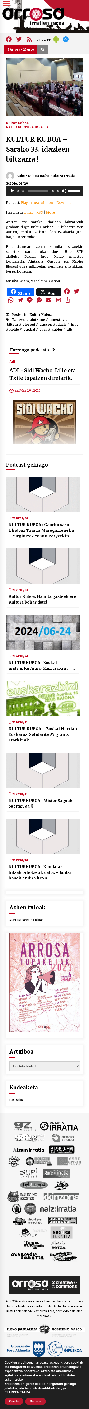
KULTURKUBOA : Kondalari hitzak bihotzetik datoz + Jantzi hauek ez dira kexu (40, 872)
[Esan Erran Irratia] (69, 1161)
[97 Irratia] (25, 1125)
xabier (57, 329)
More (50, 212)
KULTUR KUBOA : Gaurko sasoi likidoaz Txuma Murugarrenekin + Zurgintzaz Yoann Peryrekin (42, 530)
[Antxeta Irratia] (59, 1125)
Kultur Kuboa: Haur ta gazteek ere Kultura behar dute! (42, 599)
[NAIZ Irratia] (58, 1208)
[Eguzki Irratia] (38, 1161)
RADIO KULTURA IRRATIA (27, 127)
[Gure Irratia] (56, 1173)
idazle (61, 324)
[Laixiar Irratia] (30, 1208)
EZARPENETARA (17, 1392)
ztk (69, 329)
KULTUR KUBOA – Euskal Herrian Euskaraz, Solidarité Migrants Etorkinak (43, 734)
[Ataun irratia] (28, 1149)
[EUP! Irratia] (28, 1173)
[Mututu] (63, 190)
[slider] (74, 190)
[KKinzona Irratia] (61, 1196)
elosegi (29, 324)
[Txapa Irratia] (34, 1244)
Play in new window (37, 203)
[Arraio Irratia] (30, 1137)
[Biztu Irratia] (14, 1161)
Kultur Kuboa (17, 123)
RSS (39, 212)
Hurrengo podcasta (29, 349)
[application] (44, 191)
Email (28, 212)
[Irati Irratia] (62, 1184)
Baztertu (35, 1401)
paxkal (29, 329)
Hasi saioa (16, 1099)
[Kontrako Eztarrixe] (16, 1208)
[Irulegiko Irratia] (22, 1196)
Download (65, 203)
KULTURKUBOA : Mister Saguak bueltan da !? (41, 803)
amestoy (57, 319)
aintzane (37, 319)
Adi (12, 362)
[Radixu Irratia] (33, 1232)
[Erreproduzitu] (12, 190)
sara (43, 329)
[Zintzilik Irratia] (63, 1256)
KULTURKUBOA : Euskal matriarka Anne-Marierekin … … (42, 665)
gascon (45, 324)
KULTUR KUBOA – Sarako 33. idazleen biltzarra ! (38, 149)
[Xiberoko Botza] (58, 1244)
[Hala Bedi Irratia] (34, 1184)
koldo (14, 329)
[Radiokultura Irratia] (62, 1220)
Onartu (14, 1401)
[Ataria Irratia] (63, 1137)
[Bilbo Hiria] (61, 1149)
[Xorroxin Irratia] (27, 1256)
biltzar (12, 324)
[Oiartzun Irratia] (27, 1220)
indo (75, 324)
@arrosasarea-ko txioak (26, 919)
